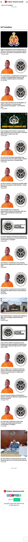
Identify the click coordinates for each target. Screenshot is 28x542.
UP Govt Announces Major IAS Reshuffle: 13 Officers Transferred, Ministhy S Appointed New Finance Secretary (14, 397)
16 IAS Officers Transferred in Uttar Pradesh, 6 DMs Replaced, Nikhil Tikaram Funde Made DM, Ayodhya (13, 290)
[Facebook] (8, 495)
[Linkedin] (18, 495)
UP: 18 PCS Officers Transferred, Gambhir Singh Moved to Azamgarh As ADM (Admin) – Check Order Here (14, 185)
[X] (13, 495)
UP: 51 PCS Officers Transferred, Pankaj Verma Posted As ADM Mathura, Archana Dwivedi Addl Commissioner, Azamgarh (14, 238)
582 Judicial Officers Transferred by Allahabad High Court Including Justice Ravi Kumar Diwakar (14, 317)
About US (10, 499)
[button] (1, 2)
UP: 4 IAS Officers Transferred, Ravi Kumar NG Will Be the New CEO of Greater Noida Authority (14, 459)
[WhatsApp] (20, 495)
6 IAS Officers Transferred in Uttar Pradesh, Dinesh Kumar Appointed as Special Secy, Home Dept (14, 264)
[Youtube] (10, 495)
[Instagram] (15, 495)
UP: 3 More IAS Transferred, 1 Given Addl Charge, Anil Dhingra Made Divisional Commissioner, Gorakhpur (12, 423)
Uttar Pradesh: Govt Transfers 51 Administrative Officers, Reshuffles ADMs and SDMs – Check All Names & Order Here (13, 211)
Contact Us (17, 499)
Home (3, 5)
